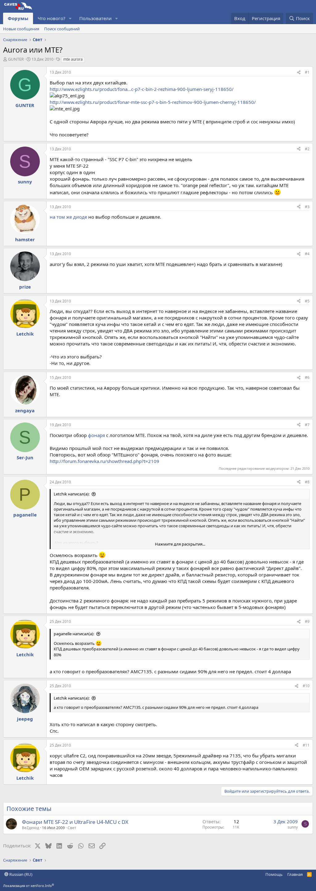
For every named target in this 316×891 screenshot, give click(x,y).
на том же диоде (68, 217)
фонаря (96, 435)
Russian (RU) (20, 874)
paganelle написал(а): (74, 633)
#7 (307, 424)
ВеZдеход (30, 827)
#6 (307, 377)
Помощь (274, 874)
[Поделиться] (299, 72)
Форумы (18, 18)
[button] (70, 18)
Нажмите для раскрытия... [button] (180, 544)
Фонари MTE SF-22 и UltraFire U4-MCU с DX (75, 821)
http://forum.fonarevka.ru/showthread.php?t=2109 (104, 461)
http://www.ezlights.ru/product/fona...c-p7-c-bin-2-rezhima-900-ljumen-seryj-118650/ (142, 89)
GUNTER (16, 59)
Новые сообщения (21, 29)
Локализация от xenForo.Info (28, 885)
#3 (307, 206)
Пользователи (95, 18)
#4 (307, 253)
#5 (307, 301)
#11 (306, 745)
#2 (307, 149)
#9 (307, 621)
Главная (295, 874)
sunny (293, 827)
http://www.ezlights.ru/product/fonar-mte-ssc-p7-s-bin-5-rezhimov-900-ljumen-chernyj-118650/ (153, 102)
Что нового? (51, 18)
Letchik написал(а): (71, 494)
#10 (306, 685)
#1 (307, 72)
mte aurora (73, 59)
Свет (72, 827)
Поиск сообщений (62, 29)
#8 (307, 482)
